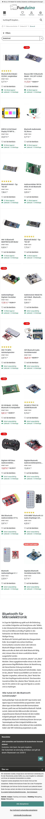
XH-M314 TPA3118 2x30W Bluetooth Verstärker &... (31, 406)
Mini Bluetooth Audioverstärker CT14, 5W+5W (9, 517)
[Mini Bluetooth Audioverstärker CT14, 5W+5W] (10, 499)
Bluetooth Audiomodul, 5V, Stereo (32, 130)
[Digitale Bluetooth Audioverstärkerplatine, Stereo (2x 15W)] (33, 444)
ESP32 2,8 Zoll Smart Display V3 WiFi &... (8, 130)
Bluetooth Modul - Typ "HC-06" (32, 241)
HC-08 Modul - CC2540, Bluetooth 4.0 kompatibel (10, 406)
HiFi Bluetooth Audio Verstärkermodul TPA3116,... (31, 351)
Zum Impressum (32, 792)
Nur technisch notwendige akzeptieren (23, 810)
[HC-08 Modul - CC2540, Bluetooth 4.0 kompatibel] (10, 389)
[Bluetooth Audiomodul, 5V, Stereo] (33, 113)
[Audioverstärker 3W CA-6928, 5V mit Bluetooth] (33, 168)
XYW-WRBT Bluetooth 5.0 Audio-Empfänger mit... (33, 517)
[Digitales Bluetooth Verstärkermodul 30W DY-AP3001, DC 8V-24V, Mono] (33, 554)
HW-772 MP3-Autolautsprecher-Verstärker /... (8, 351)
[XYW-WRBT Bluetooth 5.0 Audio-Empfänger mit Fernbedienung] (33, 499)
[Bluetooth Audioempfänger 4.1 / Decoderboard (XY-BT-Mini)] (10, 554)
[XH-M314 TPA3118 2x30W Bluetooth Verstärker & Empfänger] (33, 389)
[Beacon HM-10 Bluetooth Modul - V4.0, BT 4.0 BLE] (33, 57)
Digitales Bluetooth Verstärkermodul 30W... (32, 572)
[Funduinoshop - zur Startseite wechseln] (22, 7)
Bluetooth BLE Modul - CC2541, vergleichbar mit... (9, 75)
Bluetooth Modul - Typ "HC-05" (9, 185)
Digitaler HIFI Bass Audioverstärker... (8, 462)
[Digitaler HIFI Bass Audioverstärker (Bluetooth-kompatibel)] (10, 444)
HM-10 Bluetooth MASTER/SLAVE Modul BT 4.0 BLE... (9, 241)
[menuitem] (40, 13)
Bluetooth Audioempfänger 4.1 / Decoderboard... (9, 572)
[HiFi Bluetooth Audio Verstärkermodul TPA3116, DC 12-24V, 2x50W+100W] (33, 334)
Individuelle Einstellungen (23, 815)
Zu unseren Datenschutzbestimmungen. (13, 792)
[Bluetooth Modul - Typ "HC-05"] (10, 168)
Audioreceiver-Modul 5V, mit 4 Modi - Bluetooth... (33, 296)
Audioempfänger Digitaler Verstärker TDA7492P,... (8, 296)
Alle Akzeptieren (22, 804)
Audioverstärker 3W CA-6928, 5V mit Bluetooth (33, 185)
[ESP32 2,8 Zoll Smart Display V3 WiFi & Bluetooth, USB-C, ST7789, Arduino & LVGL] (10, 113)
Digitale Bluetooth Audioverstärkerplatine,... (33, 462)
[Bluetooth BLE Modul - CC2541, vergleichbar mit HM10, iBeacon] (10, 57)
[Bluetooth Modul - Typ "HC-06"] (33, 223)
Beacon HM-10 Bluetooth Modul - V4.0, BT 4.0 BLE (33, 75)
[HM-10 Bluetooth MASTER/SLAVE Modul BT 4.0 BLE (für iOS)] (10, 223)
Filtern (7, 33)
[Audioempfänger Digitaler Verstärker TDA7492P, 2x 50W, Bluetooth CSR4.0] (10, 278)
